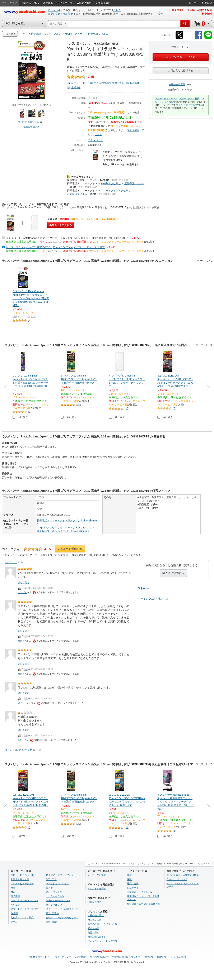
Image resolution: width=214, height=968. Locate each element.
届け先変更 (133, 130)
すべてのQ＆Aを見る (150, 598)
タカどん (22, 592)
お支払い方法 (94, 920)
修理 (129, 875)
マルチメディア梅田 (189, 98)
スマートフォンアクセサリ (116, 190)
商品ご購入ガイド (97, 936)
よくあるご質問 (178, 956)
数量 (173, 46)
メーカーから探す (97, 875)
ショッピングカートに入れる (180, 57)
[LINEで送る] (208, 38)
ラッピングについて (177, 879)
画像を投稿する (31, 127)
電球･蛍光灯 (52, 921)
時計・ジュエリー (55, 892)
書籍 (13, 892)
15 (127, 408)
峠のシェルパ (25, 703)
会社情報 (161, 956)
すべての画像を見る (28, 122)
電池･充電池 (52, 913)
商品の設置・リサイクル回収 (102, 924)
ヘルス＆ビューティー (22, 883)
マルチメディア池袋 (186, 105)
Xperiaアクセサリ (111, 183)
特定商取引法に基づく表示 (126, 956)
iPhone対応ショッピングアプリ (104, 941)
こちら (117, 10)
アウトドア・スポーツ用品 (24, 909)
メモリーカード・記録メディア (62, 909)
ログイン (53, 10)
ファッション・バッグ (57, 883)
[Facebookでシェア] (198, 38)
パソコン (15, 905)
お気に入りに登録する (180, 70)
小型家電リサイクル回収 (139, 892)
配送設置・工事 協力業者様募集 (143, 903)
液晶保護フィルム (134, 183)
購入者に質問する (173, 573)
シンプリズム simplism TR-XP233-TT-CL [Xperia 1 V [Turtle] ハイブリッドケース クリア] (55, 247)
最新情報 (75, 87)
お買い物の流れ (96, 915)
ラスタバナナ (95, 140)
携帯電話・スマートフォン (82, 180)
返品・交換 (133, 883)
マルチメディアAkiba (166, 98)
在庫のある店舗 (177, 84)
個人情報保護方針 (99, 956)
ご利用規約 (81, 956)
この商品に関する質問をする (109, 83)
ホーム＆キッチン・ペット (24, 900)
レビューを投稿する (70, 548)
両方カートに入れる (60, 225)
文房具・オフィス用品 (22, 917)
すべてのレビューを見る (20, 749)
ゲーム (14, 921)
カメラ (49, 887)
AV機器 (14, 913)
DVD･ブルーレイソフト (58, 900)
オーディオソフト (55, 905)
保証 (129, 879)
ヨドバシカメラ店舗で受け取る (183, 875)
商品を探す (93, 932)
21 (78, 405)
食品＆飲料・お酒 (20, 879)
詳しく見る (23, 582)
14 (127, 827)
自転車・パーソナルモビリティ (62, 917)
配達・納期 (93, 928)
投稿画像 (134, 83)
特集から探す (94, 902)
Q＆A (141, 588)
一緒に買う (22, 417)
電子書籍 (15, 896)
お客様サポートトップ (39, 956)
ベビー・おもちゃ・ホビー (24, 875)
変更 (160, 13)
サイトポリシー (63, 956)
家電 (13, 887)
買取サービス (134, 887)
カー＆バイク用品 (55, 896)
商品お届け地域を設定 (60, 13)
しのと (21, 740)
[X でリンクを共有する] (179, 38)
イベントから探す (97, 888)
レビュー (75, 83)
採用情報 (148, 956)
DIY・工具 (51, 879)
